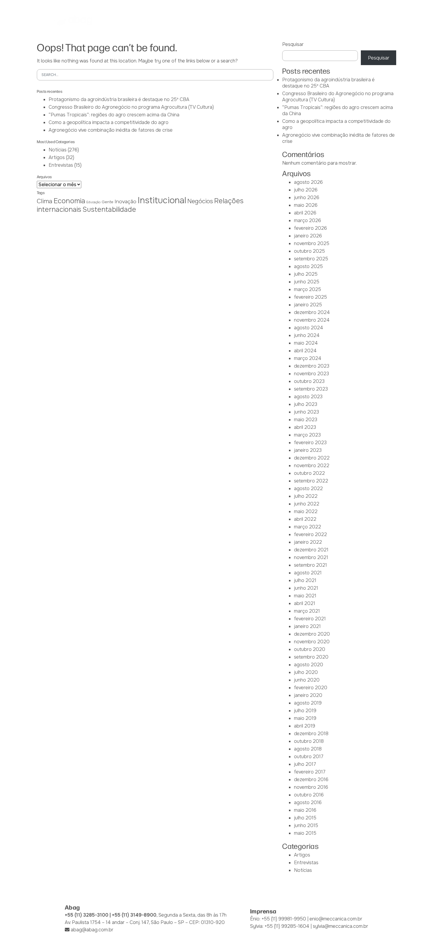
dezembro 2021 (311, 550)
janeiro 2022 (308, 542)
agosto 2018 (308, 749)
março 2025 (307, 289)
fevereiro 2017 (309, 772)
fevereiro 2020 (310, 688)
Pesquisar (293, 44)
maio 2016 (305, 810)
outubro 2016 (309, 795)
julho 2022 (306, 496)
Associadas (166, 20)
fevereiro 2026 (310, 228)
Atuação (218, 20)
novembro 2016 (311, 787)
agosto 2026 (308, 182)
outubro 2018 (309, 741)
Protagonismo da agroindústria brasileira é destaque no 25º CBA (119, 99)
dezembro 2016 (311, 779)
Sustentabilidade (109, 209)
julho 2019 (305, 710)
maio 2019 (305, 718)
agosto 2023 (308, 397)
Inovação (125, 201)
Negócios (200, 201)
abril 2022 (305, 519)
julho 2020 (306, 672)
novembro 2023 (311, 374)
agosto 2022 (308, 488)
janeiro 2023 (308, 450)
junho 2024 (307, 335)
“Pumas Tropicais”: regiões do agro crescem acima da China (114, 115)
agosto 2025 (308, 266)
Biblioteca (282, 20)
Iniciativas (249, 20)
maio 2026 (306, 205)
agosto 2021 (308, 573)
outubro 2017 (308, 756)
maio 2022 (306, 511)
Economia (69, 200)
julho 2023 (305, 404)
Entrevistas (61, 165)
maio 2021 (305, 596)
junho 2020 (307, 680)
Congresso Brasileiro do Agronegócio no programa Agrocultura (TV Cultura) (131, 107)
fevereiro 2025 (310, 297)
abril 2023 (305, 427)
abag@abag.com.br (92, 930)
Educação (93, 202)
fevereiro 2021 (310, 619)
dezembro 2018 (311, 733)
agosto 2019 (308, 703)
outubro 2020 (309, 649)
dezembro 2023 (311, 366)
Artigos (57, 157)
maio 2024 (306, 343)
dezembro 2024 (312, 312)
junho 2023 (306, 412)
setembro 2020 (311, 657)
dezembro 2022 (312, 458)
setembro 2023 (311, 389)
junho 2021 (306, 588)
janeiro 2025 (308, 305)
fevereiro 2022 (310, 534)
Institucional (162, 200)
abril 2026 (305, 213)
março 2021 (307, 611)
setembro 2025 (311, 259)
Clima (44, 201)
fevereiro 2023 (310, 442)
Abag (137, 20)
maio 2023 (305, 419)
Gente (107, 201)
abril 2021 (304, 603)
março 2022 (307, 527)
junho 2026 (306, 197)
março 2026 (307, 220)
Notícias (313, 20)
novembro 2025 (311, 243)
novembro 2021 (311, 557)
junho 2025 (306, 282)
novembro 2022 (311, 465)
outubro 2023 (309, 381)
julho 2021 (305, 580)
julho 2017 (305, 764)
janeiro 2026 (308, 236)
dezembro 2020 (312, 634)
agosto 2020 (308, 665)
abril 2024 (305, 351)
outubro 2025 (309, 251)
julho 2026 (306, 190)
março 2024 (307, 358)
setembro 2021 (310, 565)
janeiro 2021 (307, 626)
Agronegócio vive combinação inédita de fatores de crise (111, 130)
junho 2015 (306, 825)
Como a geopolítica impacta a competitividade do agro (108, 122)
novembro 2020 (312, 642)
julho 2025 (306, 274)
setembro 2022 (311, 481)
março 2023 (307, 435)
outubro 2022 (309, 473)
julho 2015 (305, 818)
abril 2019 (304, 726)
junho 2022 (306, 504)
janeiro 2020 (308, 695)
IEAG (193, 20)
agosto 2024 (308, 328)
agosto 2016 (308, 802)
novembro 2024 (312, 320)
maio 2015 (305, 833)
